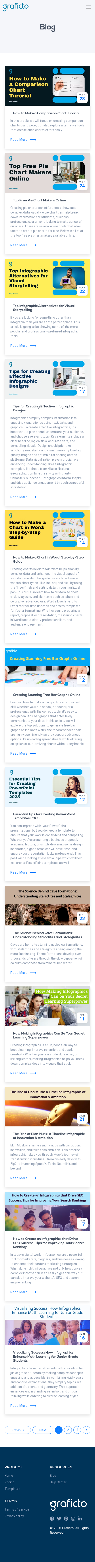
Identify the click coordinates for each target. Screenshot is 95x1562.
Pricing (9, 1482)
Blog (53, 1475)
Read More (23, 139)
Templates (12, 1489)
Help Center (58, 1482)
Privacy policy (14, 1516)
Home (9, 1475)
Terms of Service (17, 1509)
